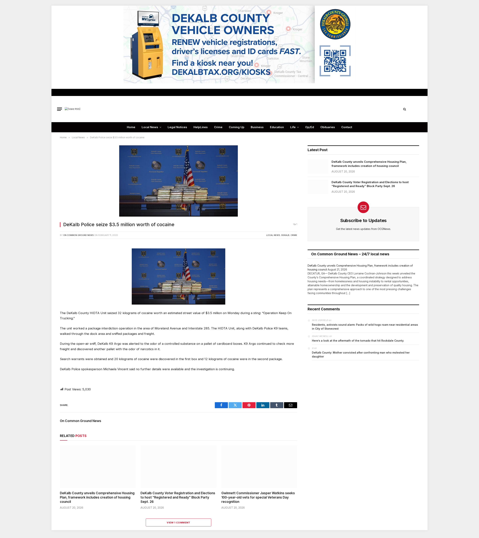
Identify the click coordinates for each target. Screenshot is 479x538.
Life (293, 127)
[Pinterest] (47, 281)
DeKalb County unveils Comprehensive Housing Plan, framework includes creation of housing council (97, 497)
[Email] (47, 289)
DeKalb (285, 235)
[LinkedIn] (47, 272)
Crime (218, 127)
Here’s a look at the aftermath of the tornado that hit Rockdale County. (358, 340)
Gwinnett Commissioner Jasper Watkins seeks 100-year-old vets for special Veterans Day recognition (258, 497)
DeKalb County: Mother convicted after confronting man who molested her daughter (361, 354)
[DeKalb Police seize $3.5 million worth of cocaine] (178, 181)
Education (277, 127)
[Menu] (59, 109)
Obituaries (327, 127)
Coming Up (236, 127)
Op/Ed (309, 127)
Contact (346, 127)
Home (131, 127)
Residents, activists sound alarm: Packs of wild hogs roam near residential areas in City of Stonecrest (365, 326)
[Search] (404, 109)
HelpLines (200, 127)
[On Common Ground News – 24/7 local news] (239, 109)
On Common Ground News (78, 235)
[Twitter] (47, 264)
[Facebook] (47, 255)
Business (257, 127)
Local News (150, 127)
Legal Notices (177, 127)
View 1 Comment (178, 522)
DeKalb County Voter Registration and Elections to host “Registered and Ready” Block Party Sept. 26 (178, 497)
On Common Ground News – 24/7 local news (350, 254)
